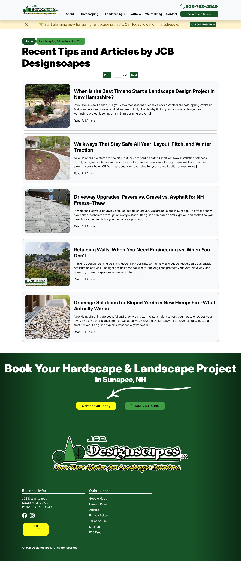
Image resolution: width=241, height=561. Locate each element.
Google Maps (98, 498)
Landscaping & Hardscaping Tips (61, 41)
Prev (107, 74)
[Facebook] (24, 515)
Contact (171, 14)
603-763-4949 (201, 6)
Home (29, 41)
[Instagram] (32, 515)
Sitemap (94, 526)
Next (134, 74)
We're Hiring (153, 14)
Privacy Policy (98, 515)
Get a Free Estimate (199, 14)
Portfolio (135, 14)
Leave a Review (99, 504)
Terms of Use (98, 521)
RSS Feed (95, 532)
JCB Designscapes (38, 547)
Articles (94, 509)
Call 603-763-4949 (203, 24)
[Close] (26, 24)
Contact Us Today (96, 406)
